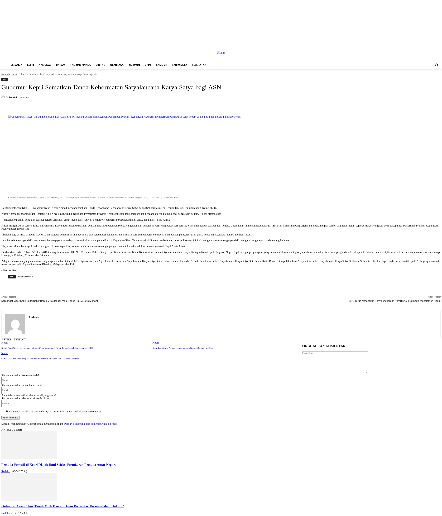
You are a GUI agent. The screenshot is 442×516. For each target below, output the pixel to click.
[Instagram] (434, 49)
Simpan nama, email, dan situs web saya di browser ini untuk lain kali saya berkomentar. (54, 411)
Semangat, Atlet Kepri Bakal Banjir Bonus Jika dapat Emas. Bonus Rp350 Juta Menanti (49, 300)
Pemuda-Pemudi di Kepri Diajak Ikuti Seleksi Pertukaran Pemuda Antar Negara (59, 464)
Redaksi (13, 97)
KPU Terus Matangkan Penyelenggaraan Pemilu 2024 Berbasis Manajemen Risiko (395, 300)
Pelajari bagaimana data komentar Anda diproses (90, 423)
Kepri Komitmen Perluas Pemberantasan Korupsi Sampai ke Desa (182, 348)
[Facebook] (429, 49)
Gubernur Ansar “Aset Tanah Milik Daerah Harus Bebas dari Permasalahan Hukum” (62, 506)
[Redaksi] (3, 97)
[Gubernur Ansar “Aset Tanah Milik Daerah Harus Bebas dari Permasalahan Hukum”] (29, 499)
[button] (436, 65)
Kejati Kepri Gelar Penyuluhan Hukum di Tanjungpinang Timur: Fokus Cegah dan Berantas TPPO (47, 348)
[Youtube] (439, 49)
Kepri (14, 74)
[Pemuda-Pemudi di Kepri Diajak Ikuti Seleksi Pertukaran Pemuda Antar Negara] (29, 457)
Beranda (5, 74)
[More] (95, 106)
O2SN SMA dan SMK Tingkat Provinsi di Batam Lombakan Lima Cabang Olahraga (40, 358)
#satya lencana (25, 276)
